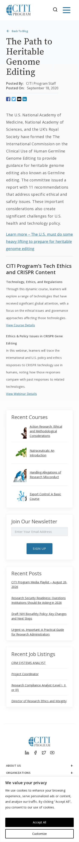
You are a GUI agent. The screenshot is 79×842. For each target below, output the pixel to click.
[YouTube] (52, 753)
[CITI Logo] (18, 10)
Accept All (39, 822)
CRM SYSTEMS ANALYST (28, 663)
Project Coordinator (25, 674)
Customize (39, 834)
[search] (56, 10)
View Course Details (20, 325)
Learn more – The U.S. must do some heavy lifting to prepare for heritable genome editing (39, 241)
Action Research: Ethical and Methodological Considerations (46, 431)
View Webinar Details (21, 394)
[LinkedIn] (27, 753)
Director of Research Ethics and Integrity (39, 701)
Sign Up (39, 549)
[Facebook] (35, 753)
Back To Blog (20, 31)
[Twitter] (44, 753)
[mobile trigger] (66, 10)
